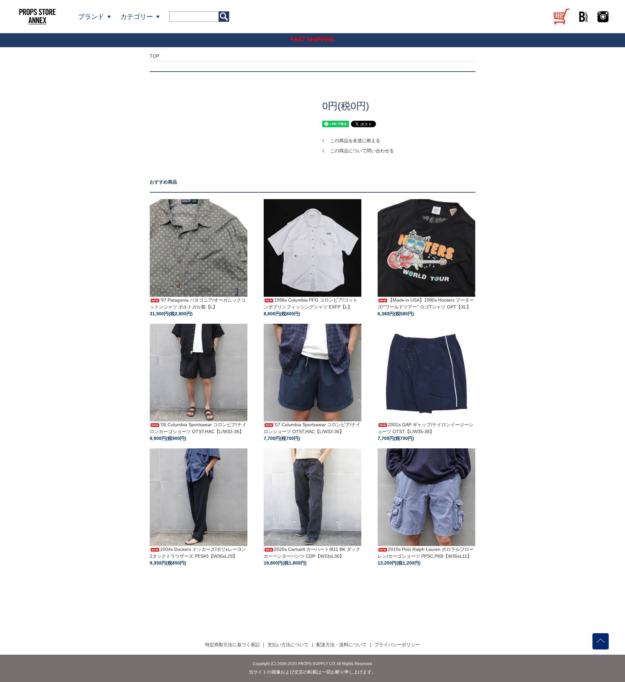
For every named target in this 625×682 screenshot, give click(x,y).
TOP (154, 56)
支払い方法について (288, 644)
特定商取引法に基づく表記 (232, 644)
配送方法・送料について (341, 644)
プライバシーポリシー (397, 644)
